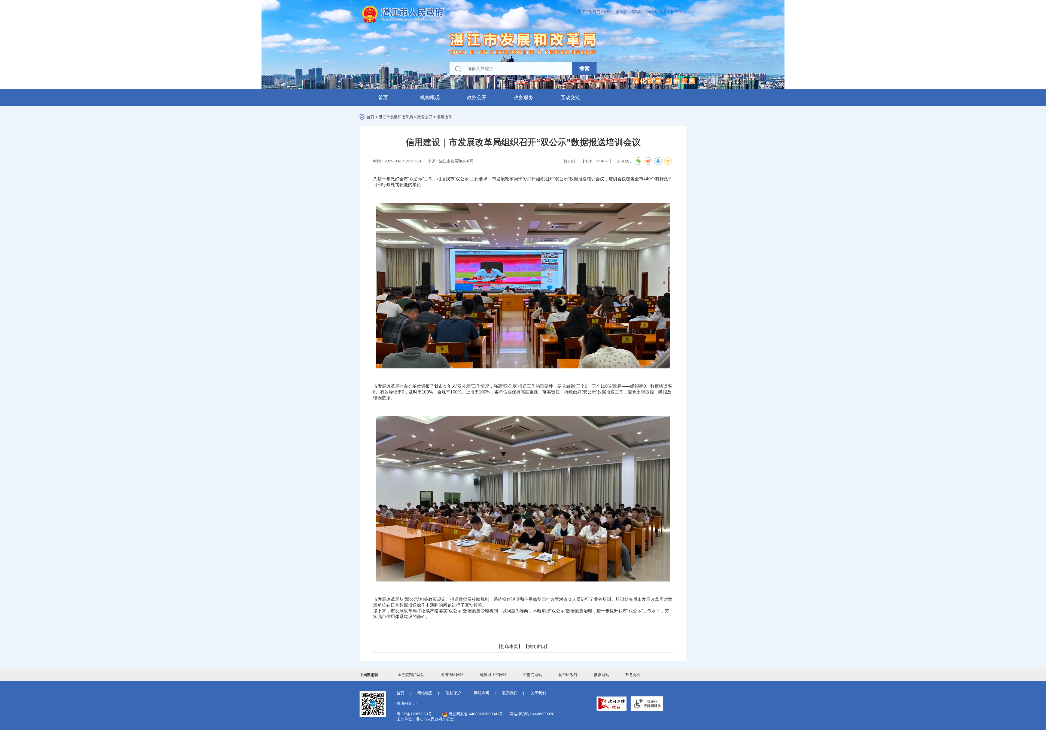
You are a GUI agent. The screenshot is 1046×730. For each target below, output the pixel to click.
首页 (383, 97)
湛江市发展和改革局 (396, 117)
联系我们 (510, 693)
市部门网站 (532, 675)
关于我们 (538, 693)
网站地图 (425, 693)
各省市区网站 (452, 675)
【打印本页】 (509, 646)
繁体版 (621, 12)
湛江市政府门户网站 (594, 12)
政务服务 (523, 97)
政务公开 (476, 97)
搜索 (584, 69)
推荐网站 (601, 675)
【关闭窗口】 (537, 646)
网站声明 (481, 693)
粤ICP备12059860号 (414, 714)
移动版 (637, 12)
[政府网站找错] (612, 703)
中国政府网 (369, 675)
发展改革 (444, 117)
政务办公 (633, 675)
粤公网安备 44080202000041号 (475, 714)
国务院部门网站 (411, 675)
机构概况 (430, 97)
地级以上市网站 (493, 675)
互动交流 (570, 97)
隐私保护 (453, 693)
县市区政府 (567, 675)
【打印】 (569, 161)
